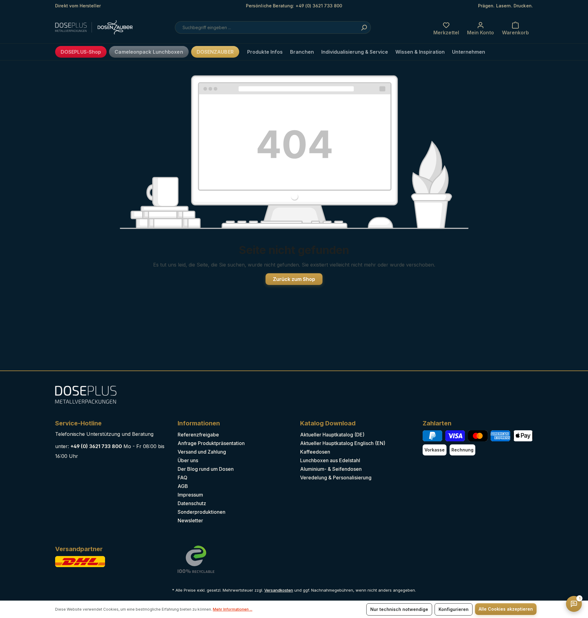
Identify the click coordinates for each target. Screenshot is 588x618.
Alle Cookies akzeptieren (506, 609)
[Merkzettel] (446, 27)
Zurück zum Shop (294, 279)
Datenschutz (192, 503)
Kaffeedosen (315, 452)
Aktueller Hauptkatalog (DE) (332, 435)
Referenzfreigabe (198, 435)
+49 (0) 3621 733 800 (96, 446)
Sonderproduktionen (201, 512)
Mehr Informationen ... (232, 609)
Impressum (190, 495)
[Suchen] (364, 27)
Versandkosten (278, 590)
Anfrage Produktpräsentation (211, 443)
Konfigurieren (454, 609)
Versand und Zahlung (202, 452)
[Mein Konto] (480, 27)
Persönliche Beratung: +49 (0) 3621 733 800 (294, 5)
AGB (183, 486)
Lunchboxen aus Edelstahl (330, 460)
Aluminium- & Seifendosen (331, 469)
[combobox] (273, 27)
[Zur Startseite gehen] (85, 27)
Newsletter (190, 520)
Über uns (188, 460)
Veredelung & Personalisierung (335, 477)
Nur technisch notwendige (399, 609)
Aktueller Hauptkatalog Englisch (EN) (342, 443)
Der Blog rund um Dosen (206, 469)
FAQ (182, 477)
